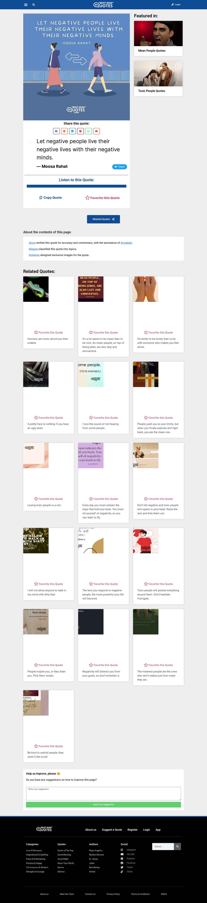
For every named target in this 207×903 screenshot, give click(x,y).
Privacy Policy (113, 894)
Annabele (126, 242)
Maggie (33, 249)
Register (133, 829)
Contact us (90, 894)
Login (146, 829)
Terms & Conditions (140, 894)
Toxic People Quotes (151, 91)
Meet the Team (67, 894)
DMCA (164, 894)
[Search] (177, 846)
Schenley (34, 255)
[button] (26, 4)
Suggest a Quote (112, 829)
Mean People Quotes (151, 50)
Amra (32, 242)
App (158, 829)
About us (90, 829)
